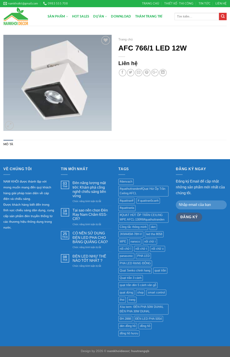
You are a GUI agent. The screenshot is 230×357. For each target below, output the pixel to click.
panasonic (126, 256)
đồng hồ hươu (129, 333)
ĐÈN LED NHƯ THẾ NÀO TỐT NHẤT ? (89, 258)
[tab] (8, 144)
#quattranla (127, 207)
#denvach (126, 181)
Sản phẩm (56, 16)
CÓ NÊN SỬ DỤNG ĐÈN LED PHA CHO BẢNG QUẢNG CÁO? (90, 237)
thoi (122, 299)
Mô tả (8, 144)
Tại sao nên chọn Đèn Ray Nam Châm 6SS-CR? (90, 214)
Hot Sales (80, 16)
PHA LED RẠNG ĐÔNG (135, 263)
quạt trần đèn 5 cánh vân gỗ (138, 285)
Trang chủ (125, 39)
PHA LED (143, 256)
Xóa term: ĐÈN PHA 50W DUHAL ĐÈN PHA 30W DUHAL (142, 309)
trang (132, 299)
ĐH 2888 (125, 318)
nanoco (135, 241)
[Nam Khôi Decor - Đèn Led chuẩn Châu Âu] (22, 16)
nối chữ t (141, 248)
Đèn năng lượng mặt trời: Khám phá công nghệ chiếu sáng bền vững (89, 189)
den (153, 227)
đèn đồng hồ (128, 326)
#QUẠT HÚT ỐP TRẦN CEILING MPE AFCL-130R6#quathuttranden (142, 217)
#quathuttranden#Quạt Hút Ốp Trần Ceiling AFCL (142, 191)
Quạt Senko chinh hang (135, 270)
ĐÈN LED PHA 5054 (148, 318)
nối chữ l (125, 248)
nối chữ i (150, 241)
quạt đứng (126, 292)
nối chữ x (157, 248)
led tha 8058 (154, 234)
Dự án (98, 16)
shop (140, 292)
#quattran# (126, 200)
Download (121, 16)
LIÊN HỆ (221, 3)
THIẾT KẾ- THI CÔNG (178, 3)
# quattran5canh (148, 200)
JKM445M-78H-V (131, 234)
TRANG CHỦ (150, 3)
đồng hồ (145, 326)
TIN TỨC (204, 3)
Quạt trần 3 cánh (131, 278)
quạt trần (160, 270)
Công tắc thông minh (133, 227)
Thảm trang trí (148, 16)
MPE (123, 241)
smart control (156, 292)
